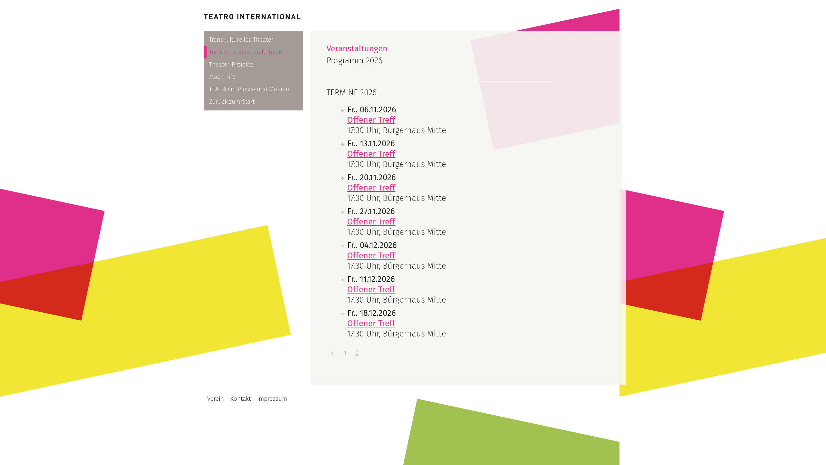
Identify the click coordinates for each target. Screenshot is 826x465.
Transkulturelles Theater (241, 39)
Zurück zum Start (232, 101)
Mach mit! (222, 76)
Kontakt (240, 398)
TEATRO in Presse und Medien (249, 89)
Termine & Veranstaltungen (245, 52)
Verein (215, 398)
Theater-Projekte (231, 64)
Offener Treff (371, 120)
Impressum (272, 398)
